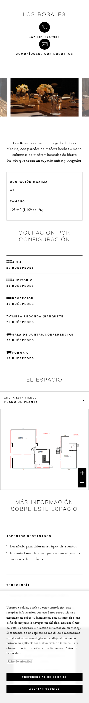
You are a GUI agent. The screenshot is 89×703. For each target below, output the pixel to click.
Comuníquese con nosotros (44, 53)
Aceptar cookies (44, 688)
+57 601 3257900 (44, 37)
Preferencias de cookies (44, 677)
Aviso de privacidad (20, 662)
